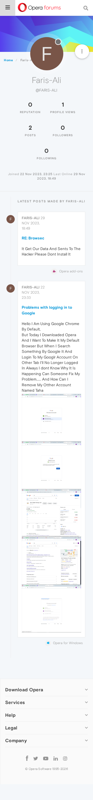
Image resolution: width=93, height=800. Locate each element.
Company (16, 740)
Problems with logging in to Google (47, 310)
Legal (11, 727)
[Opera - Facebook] (27, 758)
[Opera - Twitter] (36, 758)
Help (10, 715)
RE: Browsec (33, 238)
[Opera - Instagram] (65, 758)
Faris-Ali (31, 218)
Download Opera (24, 689)
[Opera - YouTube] (46, 758)
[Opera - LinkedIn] (55, 758)
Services (15, 702)
